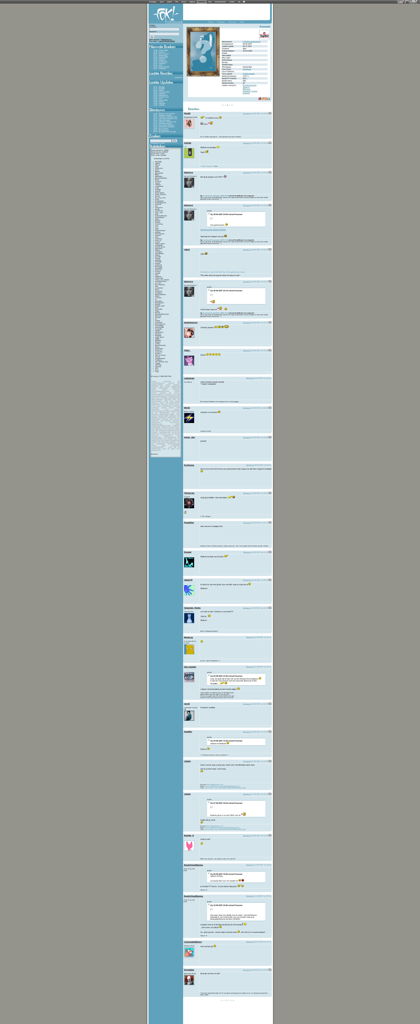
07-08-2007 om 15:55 (260, 794)
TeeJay (157, 357)
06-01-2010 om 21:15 (263, 942)
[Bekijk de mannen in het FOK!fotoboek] (222, 22)
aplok (157, 166)
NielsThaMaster (160, 294)
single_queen (159, 337)
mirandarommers (161, 281)
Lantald (157, 273)
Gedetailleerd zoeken (158, 143)
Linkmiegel (189, 378)
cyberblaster (159, 186)
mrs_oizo (158, 283)
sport (162, 2)
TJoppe (157, 363)
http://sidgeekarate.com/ (215, 784)
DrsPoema (189, 465)
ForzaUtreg (159, 224)
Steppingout (159, 348)
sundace (158, 353)
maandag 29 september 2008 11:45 (215, 196)
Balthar (157, 171)
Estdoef (157, 221)
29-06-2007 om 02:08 (260, 437)
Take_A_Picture (160, 355)
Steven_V (158, 350)
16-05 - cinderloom (159, 63)
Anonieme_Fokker (250, 91)
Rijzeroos (158, 316)
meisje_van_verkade (162, 280)
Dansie (157, 196)
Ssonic (157, 347)
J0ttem (157, 250)
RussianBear (159, 326)
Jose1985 (158, 262)
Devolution (189, 970)
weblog (192, 2)
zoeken (232, 2)
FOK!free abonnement (252, 42)
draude (157, 209)
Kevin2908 (158, 268)
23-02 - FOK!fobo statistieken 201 (165, 122)
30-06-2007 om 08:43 (260, 580)
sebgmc (157, 330)
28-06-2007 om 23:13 (260, 205)
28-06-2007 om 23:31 (260, 323)
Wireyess (246, 89)
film (176, 2)
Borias (157, 180)
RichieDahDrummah (162, 314)
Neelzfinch (158, 291)
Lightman (158, 276)
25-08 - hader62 (158, 90)
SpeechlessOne (160, 345)
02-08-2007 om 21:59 (260, 704)
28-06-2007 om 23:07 (260, 173)
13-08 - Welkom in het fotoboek (164, 113)
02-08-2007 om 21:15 (263, 637)
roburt (187, 249)
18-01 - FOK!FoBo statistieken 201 (165, 118)
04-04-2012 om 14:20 (260, 970)
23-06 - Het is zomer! (160, 128)
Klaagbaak (247, 69)
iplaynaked (158, 248)
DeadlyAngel (159, 201)
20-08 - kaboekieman (160, 95)
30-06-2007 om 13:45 (260, 608)
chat (209, 2)
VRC (156, 368)
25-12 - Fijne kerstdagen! (161, 120)
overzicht (179, 77)
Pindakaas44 (159, 303)
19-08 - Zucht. (158, 98)
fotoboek (201, 2)
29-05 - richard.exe (159, 60)
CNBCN (158, 184)
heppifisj (188, 732)
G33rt (157, 229)
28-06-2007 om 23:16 (260, 250)
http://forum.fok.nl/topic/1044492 (213, 230)
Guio (156, 237)
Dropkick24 (159, 211)
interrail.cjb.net (160, 247)
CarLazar (158, 181)
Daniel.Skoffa (159, 193)
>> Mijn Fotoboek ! (206, 166)
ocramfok (158, 298)
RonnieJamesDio (249, 85)
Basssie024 (159, 173)
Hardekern (158, 239)
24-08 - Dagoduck (159, 93)
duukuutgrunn (159, 217)
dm (239, 2)
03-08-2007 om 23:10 (260, 732)
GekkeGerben (159, 234)
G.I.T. (157, 227)
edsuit (157, 219)
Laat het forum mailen (167, 41)
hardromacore (191, 322)
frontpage (152, 2)
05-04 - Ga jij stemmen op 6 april (164, 132)
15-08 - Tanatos (158, 102)
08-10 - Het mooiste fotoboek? (163, 125)
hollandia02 (159, 245)
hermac (157, 242)
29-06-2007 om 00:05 (263, 378)
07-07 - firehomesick (160, 55)
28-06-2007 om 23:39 (260, 350)
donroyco (188, 172)
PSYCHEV (158, 309)
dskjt (156, 214)
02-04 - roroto (158, 65)
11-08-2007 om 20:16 (263, 896)
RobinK (157, 321)
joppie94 (158, 260)
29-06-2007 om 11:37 (260, 523)
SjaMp (157, 339)
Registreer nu (166, 39)
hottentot (246, 93)
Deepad (187, 552)
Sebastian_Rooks (192, 608)
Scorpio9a (158, 329)
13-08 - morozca (159, 52)
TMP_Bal (158, 365)
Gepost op (247, 113)
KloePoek (158, 270)
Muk (156, 286)
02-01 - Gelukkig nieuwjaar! (162, 115)
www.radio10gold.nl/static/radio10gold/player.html (222, 786)
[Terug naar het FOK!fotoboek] (212, 22)
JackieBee (158, 252)
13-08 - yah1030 (158, 105)
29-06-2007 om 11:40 (260, 552)
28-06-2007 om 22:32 (260, 143)
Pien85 (187, 113)
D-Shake (158, 189)
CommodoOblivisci (193, 942)
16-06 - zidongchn (159, 59)
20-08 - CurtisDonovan (161, 97)
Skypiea (157, 342)
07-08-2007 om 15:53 (260, 761)
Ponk (156, 307)
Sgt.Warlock (159, 332)
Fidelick (157, 222)
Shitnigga (158, 335)
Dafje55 (157, 191)
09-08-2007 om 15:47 (260, 836)
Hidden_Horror (160, 244)
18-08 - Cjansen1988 (160, 50)
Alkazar (157, 165)
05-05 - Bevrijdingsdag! (161, 130)
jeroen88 (158, 257)
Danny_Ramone (160, 194)
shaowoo (158, 334)
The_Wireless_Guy (161, 362)
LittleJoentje (159, 278)
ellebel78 (188, 580)
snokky (157, 344)
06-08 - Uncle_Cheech (161, 54)
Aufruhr (187, 143)
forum (184, 2)
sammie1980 (159, 327)
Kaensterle (158, 266)
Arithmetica (159, 168)
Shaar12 (246, 87)
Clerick (157, 183)
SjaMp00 (158, 340)
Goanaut (158, 235)
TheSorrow (189, 493)
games (169, 2)
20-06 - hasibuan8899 (160, 57)
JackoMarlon (159, 253)
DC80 (157, 199)
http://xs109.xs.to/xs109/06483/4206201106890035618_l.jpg (225, 788)
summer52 (158, 352)
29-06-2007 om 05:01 (263, 465)
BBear (157, 175)
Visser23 (158, 367)
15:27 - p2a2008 (158, 89)
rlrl (156, 319)
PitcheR (157, 304)
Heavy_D (158, 240)
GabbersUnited (160, 230)
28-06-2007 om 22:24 (260, 113)
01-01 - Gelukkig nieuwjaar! (162, 123)
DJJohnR (158, 204)
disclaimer (154, 454)
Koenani (265, 26)
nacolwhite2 (159, 288)
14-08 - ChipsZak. (159, 103)
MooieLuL (188, 637)
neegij (187, 704)
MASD (187, 408)
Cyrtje (157, 188)
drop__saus (159, 212)
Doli (156, 206)
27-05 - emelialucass (160, 62)
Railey (157, 311)
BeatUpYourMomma (193, 865)
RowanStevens (160, 324)
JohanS (157, 258)
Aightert (157, 163)
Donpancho (159, 207)
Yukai (157, 371)
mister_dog (189, 437)
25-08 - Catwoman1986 (161, 92)
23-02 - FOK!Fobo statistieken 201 (165, 117)
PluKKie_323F (160, 306)
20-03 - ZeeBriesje (159, 68)
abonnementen (220, 2)
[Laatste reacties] (165, 76)
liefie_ (157, 275)
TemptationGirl (160, 358)
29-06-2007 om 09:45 (260, 493)
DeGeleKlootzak (160, 203)
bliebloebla (158, 176)
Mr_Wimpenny (160, 285)
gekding (157, 232)
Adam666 (158, 162)
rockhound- (159, 322)
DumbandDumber (161, 216)
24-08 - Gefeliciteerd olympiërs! (164, 127)
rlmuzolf (157, 317)
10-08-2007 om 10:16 (263, 865)
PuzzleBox (189, 523)
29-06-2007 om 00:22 (260, 408)
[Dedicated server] (400, 2)
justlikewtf (158, 265)
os (156, 299)
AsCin (157, 170)
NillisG (157, 296)
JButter (157, 255)
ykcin (157, 370)
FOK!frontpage (249, 74)
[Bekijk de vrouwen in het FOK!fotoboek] (233, 22)
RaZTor (157, 312)
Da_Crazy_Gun (160, 198)
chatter (187, 761)
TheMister (158, 360)
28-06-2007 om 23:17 (260, 282)
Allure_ (187, 350)
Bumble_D (189, 835)
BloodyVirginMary (161, 178)
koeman (157, 271)
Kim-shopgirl (190, 667)
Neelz (157, 289)
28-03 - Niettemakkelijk (161, 67)
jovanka (157, 263)
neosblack (158, 293)
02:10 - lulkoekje (159, 87)
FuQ (156, 225)
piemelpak (158, 301)
